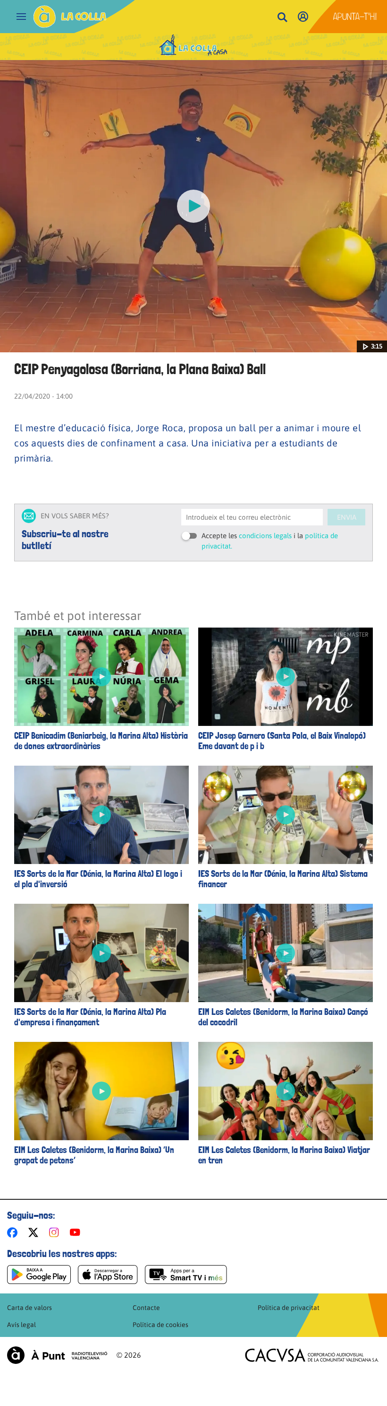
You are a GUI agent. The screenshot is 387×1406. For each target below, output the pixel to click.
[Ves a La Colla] (70, 16)
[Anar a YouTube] (77, 1232)
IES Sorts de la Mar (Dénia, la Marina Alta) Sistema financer (283, 879)
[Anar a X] (35, 1232)
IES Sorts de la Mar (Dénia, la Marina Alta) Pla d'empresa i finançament (90, 1017)
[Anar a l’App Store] (108, 1274)
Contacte (146, 1307)
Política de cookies (160, 1324)
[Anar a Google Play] (39, 1274)
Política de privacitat (289, 1307)
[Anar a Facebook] (14, 1232)
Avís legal (21, 1324)
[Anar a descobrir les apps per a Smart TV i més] (186, 1274)
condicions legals (265, 536)
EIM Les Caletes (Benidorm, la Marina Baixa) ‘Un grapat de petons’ (94, 1155)
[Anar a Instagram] (56, 1232)
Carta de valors (29, 1307)
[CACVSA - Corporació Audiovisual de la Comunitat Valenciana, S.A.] (312, 1355)
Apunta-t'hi (355, 16)
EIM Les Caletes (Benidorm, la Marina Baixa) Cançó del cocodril (283, 1017)
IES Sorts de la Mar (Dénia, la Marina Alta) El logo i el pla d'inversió (98, 879)
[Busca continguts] (282, 17)
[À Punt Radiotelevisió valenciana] (57, 1355)
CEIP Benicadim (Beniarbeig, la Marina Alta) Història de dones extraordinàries (101, 741)
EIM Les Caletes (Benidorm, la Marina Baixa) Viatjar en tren (284, 1155)
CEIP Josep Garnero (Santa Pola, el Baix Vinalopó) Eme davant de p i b (282, 741)
